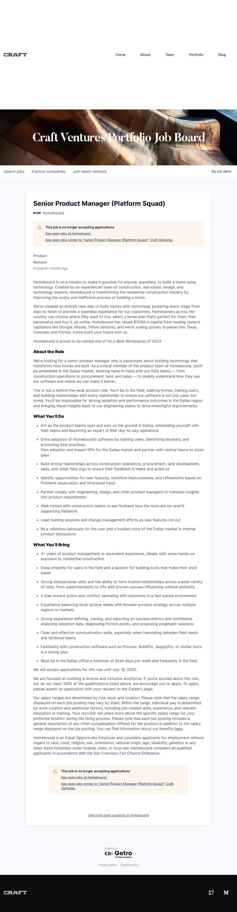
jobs (14, 171)
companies (48, 171)
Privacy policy (108, 865)
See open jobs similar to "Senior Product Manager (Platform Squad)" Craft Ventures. (109, 240)
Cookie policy (130, 865)
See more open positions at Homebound (118, 815)
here (178, 728)
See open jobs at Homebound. (68, 233)
